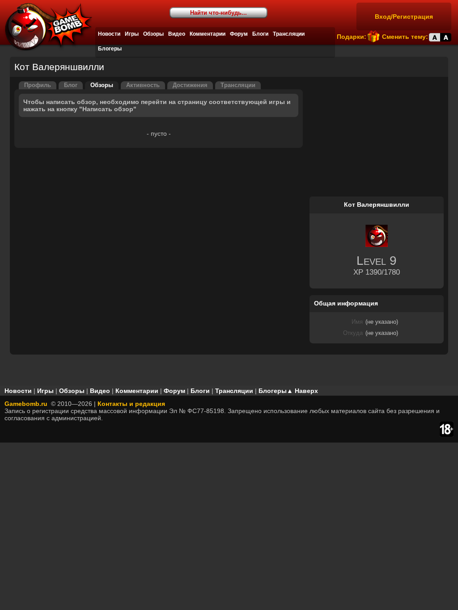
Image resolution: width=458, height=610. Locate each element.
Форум (239, 34)
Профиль (37, 85)
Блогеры (110, 49)
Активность (143, 85)
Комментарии (207, 34)
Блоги (260, 34)
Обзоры (153, 34)
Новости (109, 34)
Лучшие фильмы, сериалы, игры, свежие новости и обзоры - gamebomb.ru (46, 27)
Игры (132, 34)
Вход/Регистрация (404, 16)
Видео (176, 34)
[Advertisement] (377, 137)
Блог (70, 85)
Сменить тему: (405, 36)
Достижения (190, 85)
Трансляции (289, 34)
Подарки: (351, 36)
